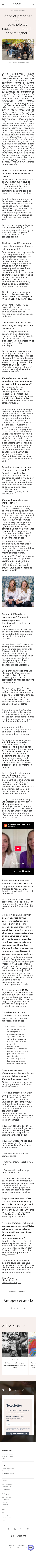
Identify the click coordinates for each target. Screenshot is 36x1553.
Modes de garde (6, 1518)
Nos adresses (7, 1451)
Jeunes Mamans (6, 1497)
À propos (11, 1545)
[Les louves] (18, 5)
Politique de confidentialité (16, 1548)
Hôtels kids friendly (7, 1454)
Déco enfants (5, 1471)
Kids (3, 1510)
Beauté (4, 1481)
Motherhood (6, 1494)
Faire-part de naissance (8, 1473)
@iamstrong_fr (10, 1280)
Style (4, 1465)
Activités (4, 1513)
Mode (3, 1476)
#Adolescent (12, 1291)
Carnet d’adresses (7, 1484)
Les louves (18, 1535)
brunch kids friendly (7, 1456)
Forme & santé (6, 1489)
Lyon (3, 1459)
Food (3, 1520)
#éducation (21, 1291)
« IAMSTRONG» (14, 137)
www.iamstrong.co (11, 1282)
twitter (24, 1308)
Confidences (5, 1500)
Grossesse (5, 1505)
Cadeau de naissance (8, 1469)
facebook (11, 1308)
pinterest (18, 1308)
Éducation (5, 1515)
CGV (26, 1548)
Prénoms (4, 1502)
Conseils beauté (6, 1487)
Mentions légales (20, 1545)
